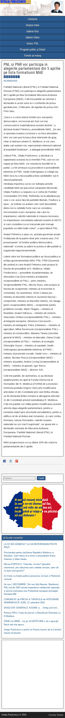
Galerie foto (32, 31)
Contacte (32, 19)
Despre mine (32, 25)
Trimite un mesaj (32, 55)
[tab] (5, 462)
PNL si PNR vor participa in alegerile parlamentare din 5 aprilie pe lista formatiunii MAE (32, 68)
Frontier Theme (56, 714)
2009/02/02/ (12, 81)
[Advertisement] (32, 674)
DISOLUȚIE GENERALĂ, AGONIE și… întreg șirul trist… (31, 607)
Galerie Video (33, 37)
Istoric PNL (32, 43)
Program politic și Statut (32, 49)
